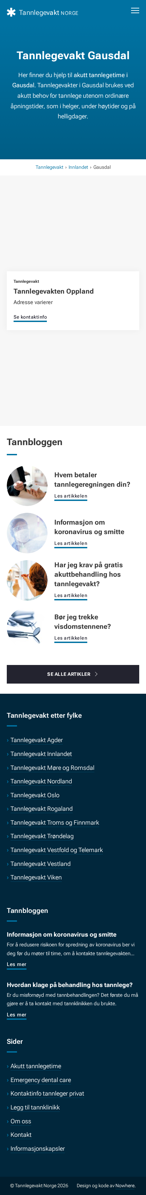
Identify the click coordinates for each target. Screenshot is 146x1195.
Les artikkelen (70, 496)
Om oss (21, 1121)
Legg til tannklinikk (35, 1107)
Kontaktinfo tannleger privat (47, 1093)
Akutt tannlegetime (36, 1066)
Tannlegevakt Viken (36, 877)
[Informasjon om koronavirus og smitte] (27, 532)
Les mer (16, 964)
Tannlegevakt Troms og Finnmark (55, 822)
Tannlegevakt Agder (37, 739)
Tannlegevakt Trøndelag (42, 836)
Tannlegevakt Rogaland (42, 808)
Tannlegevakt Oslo (35, 795)
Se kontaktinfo (30, 317)
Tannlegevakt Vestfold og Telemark (57, 849)
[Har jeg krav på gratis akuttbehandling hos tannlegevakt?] (27, 580)
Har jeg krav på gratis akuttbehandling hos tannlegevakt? (88, 574)
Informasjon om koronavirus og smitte (61, 934)
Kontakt (21, 1134)
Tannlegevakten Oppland (54, 291)
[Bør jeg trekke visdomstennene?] (27, 627)
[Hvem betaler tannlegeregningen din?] (27, 485)
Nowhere (124, 1185)
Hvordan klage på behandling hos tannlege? (70, 984)
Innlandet (78, 167)
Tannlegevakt (49, 167)
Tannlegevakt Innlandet (41, 753)
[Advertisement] (73, 232)
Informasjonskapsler (38, 1148)
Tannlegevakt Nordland (41, 781)
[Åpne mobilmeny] (135, 10)
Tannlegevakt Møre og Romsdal (52, 767)
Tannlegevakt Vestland (41, 863)
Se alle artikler (68, 674)
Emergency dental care (41, 1079)
